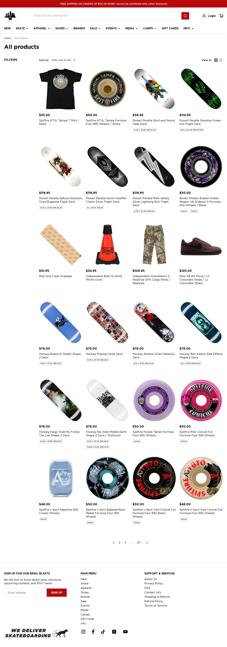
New (7, 28)
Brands (79, 28)
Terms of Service (155, 605)
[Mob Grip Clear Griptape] (61, 244)
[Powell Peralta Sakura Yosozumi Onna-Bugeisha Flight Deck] (61, 167)
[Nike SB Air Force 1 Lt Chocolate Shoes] (201, 244)
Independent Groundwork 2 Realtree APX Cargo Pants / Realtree (151, 280)
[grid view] (216, 60)
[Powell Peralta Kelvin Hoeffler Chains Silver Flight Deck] (107, 167)
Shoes (60, 28)
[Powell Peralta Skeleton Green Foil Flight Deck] (201, 89)
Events (111, 28)
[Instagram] (83, 632)
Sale (94, 28)
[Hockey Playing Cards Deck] (107, 322)
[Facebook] (93, 631)
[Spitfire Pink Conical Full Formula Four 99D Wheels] (201, 400)
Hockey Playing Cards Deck (104, 354)
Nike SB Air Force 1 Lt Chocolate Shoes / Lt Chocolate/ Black (194, 280)
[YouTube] (125, 631)
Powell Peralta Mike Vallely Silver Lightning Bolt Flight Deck (151, 202)
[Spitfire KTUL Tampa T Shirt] (61, 89)
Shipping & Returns (157, 596)
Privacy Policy (153, 583)
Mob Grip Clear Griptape (55, 276)
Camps (148, 28)
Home (7, 38)
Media (130, 28)
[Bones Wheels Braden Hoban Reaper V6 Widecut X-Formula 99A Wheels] (201, 167)
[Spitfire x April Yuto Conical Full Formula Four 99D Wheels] (201, 478)
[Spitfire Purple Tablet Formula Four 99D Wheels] (154, 400)
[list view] (220, 60)
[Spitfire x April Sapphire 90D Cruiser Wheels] (61, 478)
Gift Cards (170, 28)
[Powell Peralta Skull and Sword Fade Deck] (154, 89)
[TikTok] (103, 632)
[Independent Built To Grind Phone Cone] (107, 244)
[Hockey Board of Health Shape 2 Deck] (61, 322)
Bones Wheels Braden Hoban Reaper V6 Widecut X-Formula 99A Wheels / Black (200, 202)
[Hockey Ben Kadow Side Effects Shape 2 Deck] (201, 322)
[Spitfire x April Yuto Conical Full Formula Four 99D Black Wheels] (154, 478)
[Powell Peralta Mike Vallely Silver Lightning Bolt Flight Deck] (154, 167)
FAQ (147, 588)
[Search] (185, 15)
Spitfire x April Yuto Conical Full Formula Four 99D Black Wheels (154, 513)
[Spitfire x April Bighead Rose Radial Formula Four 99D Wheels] (107, 478)
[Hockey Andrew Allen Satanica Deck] (154, 322)
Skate (21, 28)
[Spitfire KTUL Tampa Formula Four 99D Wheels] (107, 89)
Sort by (44, 60)
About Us (150, 579)
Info (187, 28)
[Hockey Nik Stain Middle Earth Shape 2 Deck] (107, 400)
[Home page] (10, 16)
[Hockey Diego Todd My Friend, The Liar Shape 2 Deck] (61, 400)
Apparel (40, 28)
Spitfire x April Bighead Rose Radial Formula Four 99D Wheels (105, 513)
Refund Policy (153, 601)
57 (138, 542)
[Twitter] (114, 631)
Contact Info (152, 592)
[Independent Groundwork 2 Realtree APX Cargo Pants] (154, 244)
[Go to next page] (147, 542)
